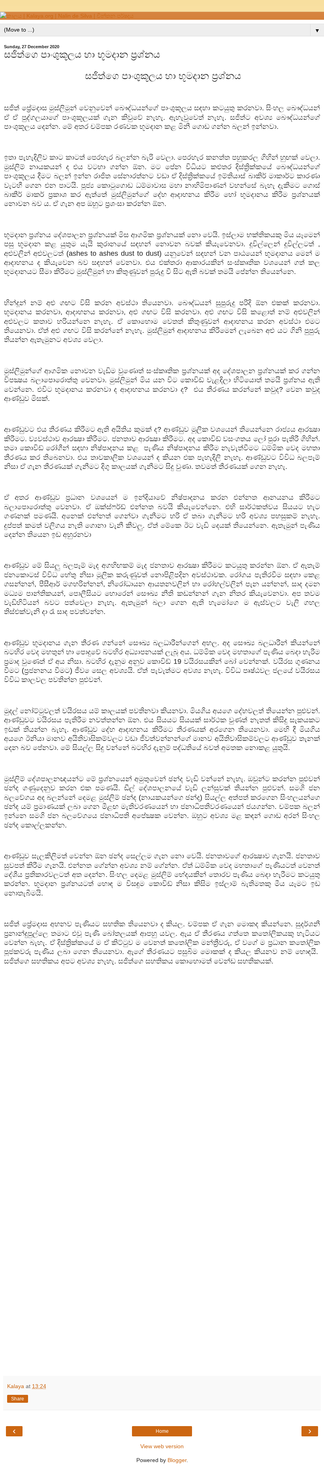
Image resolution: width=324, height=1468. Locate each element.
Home (162, 1431)
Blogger (177, 1460)
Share (17, 1399)
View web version (162, 1446)
